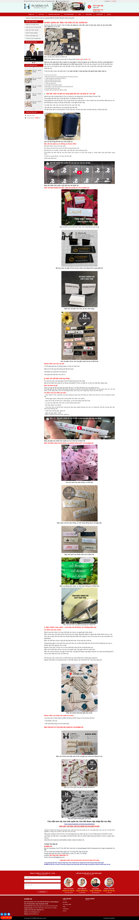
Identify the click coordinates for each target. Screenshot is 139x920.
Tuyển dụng (99, 14)
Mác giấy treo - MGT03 (36, 94)
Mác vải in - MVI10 (37, 70)
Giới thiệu (41, 14)
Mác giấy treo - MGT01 (36, 79)
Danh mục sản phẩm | (45, 18)
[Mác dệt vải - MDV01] (28, 104)
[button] (22, 59)
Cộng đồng (89, 14)
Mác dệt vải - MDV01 (37, 101)
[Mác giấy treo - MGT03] (28, 96)
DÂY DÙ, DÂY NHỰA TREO (32, 35)
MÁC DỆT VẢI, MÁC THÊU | (56, 18)
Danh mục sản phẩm (53, 14)
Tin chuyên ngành (69, 14)
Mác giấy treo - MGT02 (36, 86)
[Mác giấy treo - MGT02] (28, 88)
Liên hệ (109, 14)
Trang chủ (31, 14)
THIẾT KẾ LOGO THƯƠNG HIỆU (33, 38)
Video (79, 14)
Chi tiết (34, 71)
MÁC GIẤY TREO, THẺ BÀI (32, 30)
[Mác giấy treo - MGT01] (28, 81)
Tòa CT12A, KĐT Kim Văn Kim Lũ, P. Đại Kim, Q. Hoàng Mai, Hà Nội (40, 1)
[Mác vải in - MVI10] (28, 73)
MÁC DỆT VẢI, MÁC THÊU (32, 24)
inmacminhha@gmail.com (63, 1)
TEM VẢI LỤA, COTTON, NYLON (33, 27)
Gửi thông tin (42, 891)
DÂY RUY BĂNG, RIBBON (32, 33)
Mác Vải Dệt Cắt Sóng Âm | (68, 18)
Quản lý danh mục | (35, 18)
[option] (33, 59)
